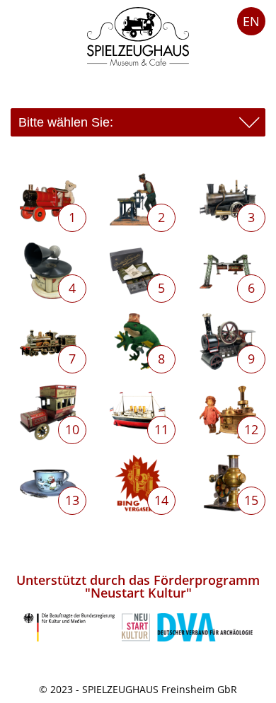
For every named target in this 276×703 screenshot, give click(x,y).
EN (251, 21)
